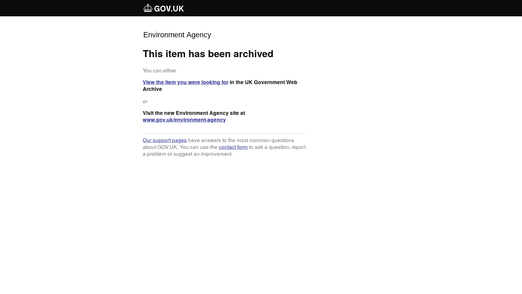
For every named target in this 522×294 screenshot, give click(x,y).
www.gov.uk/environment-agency (184, 119)
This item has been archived (208, 53)
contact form (233, 146)
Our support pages (165, 139)
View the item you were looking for (185, 82)
